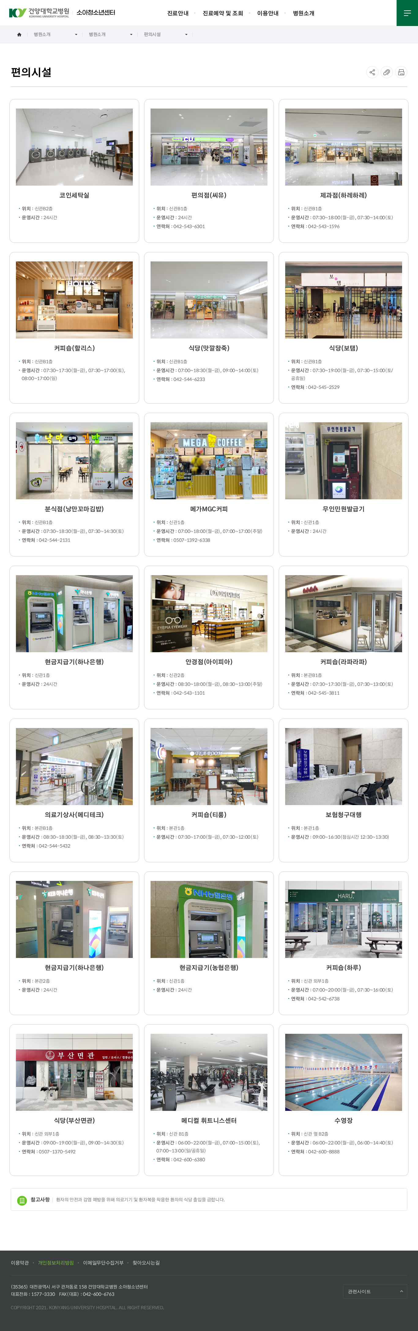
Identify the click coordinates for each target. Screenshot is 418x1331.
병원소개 (42, 34)
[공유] (372, 72)
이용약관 (20, 1262)
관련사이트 (359, 1291)
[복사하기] (387, 72)
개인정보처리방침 (56, 1262)
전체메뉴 (407, 13)
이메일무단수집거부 (103, 1262)
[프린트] (401, 72)
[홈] (19, 34)
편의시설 (152, 34)
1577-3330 (43, 1294)
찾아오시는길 (145, 1262)
